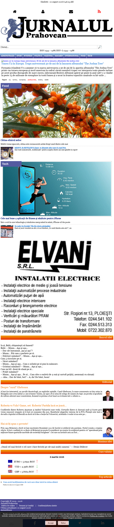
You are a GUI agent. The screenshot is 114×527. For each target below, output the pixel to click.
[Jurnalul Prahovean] (15, 12)
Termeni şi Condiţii (26, 506)
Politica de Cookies (97, 516)
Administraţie (7, 56)
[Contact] (71, 12)
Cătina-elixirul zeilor (11, 140)
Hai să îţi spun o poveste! (14, 423)
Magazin (59, 56)
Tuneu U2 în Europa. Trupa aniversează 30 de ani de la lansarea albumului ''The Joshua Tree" (52, 63)
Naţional (48, 56)
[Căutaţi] (99, 48)
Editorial (107, 382)
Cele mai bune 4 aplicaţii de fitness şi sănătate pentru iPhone (31, 218)
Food (83, 56)
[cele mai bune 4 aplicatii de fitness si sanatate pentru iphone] (57, 216)
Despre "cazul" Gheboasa (14, 387)
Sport (19, 56)
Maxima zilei (105, 441)
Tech (90, 56)
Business (28, 56)
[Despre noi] (42, 12)
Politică (38, 56)
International (72, 56)
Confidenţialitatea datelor (47, 506)
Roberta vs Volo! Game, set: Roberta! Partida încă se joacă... (34, 405)
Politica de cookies (8, 506)
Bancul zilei (105, 337)
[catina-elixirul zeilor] (57, 137)
